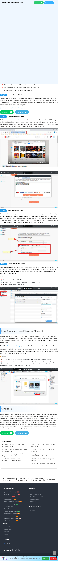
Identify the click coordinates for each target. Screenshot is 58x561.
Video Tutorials (33, 501)
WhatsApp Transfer (9, 499)
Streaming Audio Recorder (10, 513)
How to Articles (33, 492)
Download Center (8, 527)
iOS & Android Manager (10, 504)
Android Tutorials (34, 499)
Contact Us (6, 534)
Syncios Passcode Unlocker (10, 494)
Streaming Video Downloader (11, 518)
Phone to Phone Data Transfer (11, 501)
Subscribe (32, 510)
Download (45, 558)
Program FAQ (7, 531)
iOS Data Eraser (8, 509)
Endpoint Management (9, 521)
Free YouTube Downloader (10, 511)
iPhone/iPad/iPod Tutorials (36, 496)
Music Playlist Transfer (9, 516)
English (8, 543)
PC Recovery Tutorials (35, 494)
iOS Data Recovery (8, 506)
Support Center (7, 529)
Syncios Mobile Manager (14, 346)
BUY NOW (53, 558)
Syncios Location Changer (10, 492)
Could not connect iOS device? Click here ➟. (12, 108)
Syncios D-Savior (8, 496)
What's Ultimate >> (21, 214)
